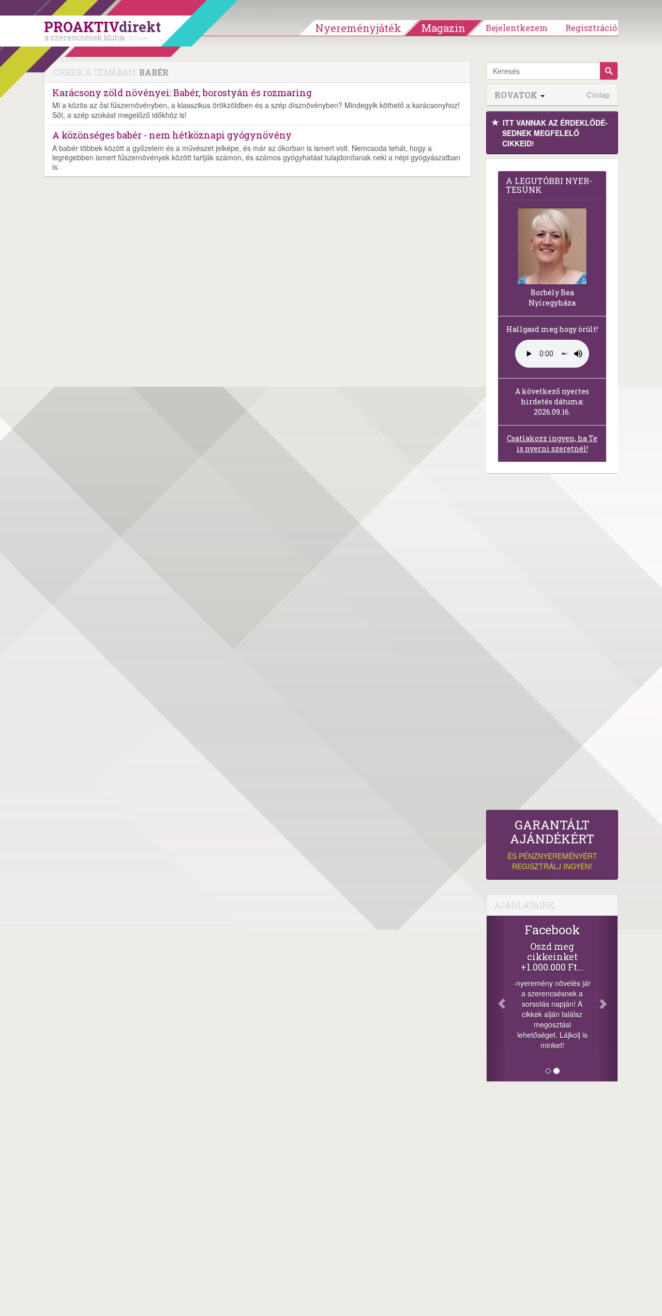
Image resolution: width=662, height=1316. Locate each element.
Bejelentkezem (517, 27)
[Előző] (496, 998)
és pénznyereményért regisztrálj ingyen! (552, 844)
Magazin (443, 28)
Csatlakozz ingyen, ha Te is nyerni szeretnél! (552, 443)
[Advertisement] (552, 644)
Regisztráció (591, 27)
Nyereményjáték (358, 28)
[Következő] (608, 998)
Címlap (598, 94)
